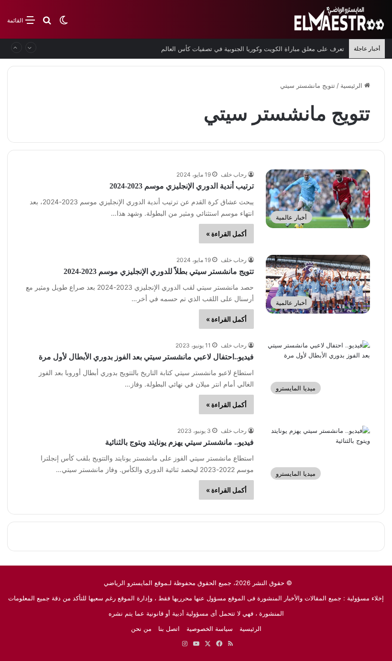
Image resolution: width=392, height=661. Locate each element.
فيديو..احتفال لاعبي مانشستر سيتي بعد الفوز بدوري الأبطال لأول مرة (146, 357)
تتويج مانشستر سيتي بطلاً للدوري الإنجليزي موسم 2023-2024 (159, 271)
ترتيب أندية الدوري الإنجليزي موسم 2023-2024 (181, 186)
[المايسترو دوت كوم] (339, 19)
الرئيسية (352, 85)
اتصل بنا (169, 628)
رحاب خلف (234, 174)
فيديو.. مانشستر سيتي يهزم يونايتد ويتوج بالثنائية (179, 442)
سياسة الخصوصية (209, 628)
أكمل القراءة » (226, 234)
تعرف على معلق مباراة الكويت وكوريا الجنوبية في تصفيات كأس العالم (252, 48)
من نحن (141, 628)
